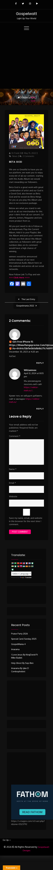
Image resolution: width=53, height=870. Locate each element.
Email (12, 483)
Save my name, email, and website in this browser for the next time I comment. (25, 521)
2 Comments (28, 156)
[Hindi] (12, 566)
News (25, 97)
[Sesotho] (23, 566)
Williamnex (30, 370)
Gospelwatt (26, 13)
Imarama (15, 649)
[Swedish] (32, 566)
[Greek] (29, 563)
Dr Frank (15, 153)
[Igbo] (15, 566)
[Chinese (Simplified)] (18, 563)
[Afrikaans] (12, 563)
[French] (26, 563)
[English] (23, 563)
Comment (14, 436)
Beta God (15, 162)
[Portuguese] (18, 566)
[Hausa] (32, 563)
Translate (28, 577)
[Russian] (21, 566)
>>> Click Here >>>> (19, 277)
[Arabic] (15, 563)
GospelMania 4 (18, 644)
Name (12, 469)
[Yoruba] (12, 569)
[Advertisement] (26, 61)
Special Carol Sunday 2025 (23, 638)
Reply (40, 363)
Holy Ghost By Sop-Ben (22, 663)
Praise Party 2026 (19, 633)
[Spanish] (26, 566)
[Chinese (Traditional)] (21, 563)
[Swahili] (29, 566)
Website (13, 496)
